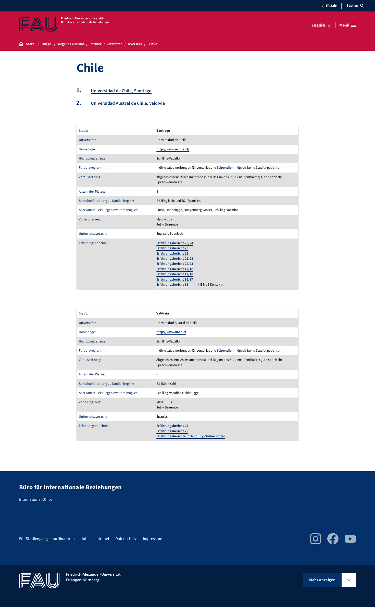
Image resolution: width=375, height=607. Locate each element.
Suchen (352, 5)
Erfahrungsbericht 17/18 (174, 269)
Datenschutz (126, 539)
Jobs (85, 539)
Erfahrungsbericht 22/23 (174, 258)
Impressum (152, 539)
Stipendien (225, 167)
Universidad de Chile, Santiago (121, 91)
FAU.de (331, 5)
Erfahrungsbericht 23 (172, 248)
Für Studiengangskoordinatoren (47, 539)
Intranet (102, 539)
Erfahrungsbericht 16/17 (174, 279)
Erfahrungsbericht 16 (172, 284)
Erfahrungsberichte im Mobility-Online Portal (190, 436)
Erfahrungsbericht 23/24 (174, 243)
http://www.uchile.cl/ (172, 149)
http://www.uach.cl (171, 331)
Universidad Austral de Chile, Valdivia (128, 103)
